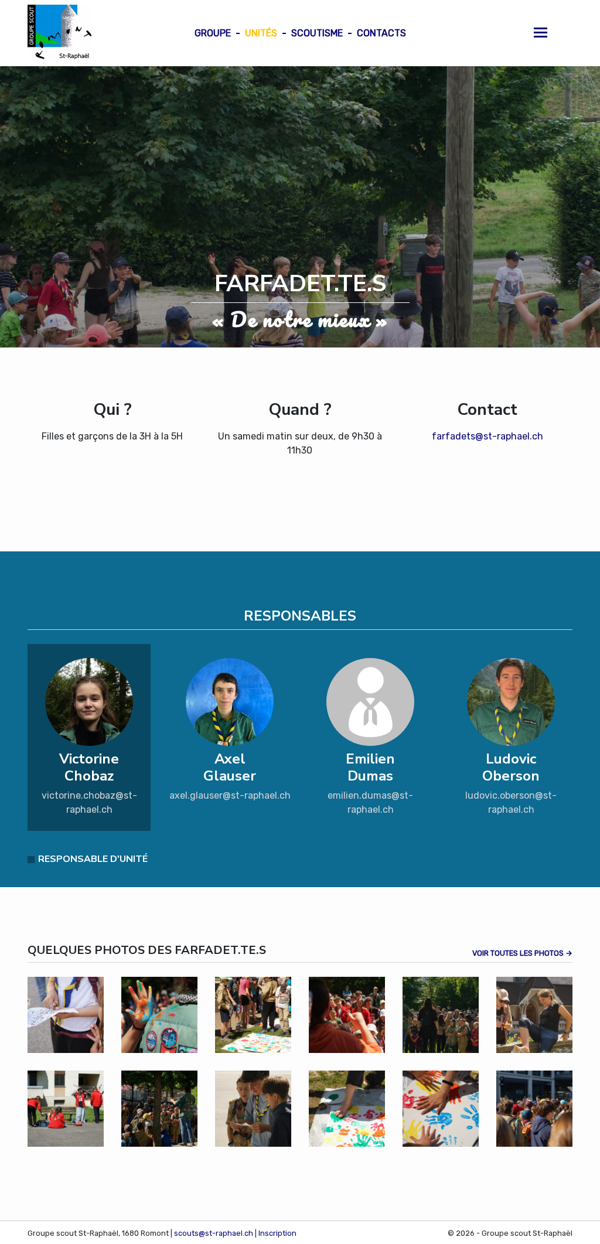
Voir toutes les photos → (522, 953)
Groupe (213, 33)
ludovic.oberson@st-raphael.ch (511, 802)
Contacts (381, 33)
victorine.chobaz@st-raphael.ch (89, 802)
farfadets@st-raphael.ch (487, 436)
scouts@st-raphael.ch (213, 1233)
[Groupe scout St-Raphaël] (60, 33)
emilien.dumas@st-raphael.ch (370, 802)
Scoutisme (317, 33)
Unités (261, 33)
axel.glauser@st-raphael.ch (230, 795)
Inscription (277, 1233)
